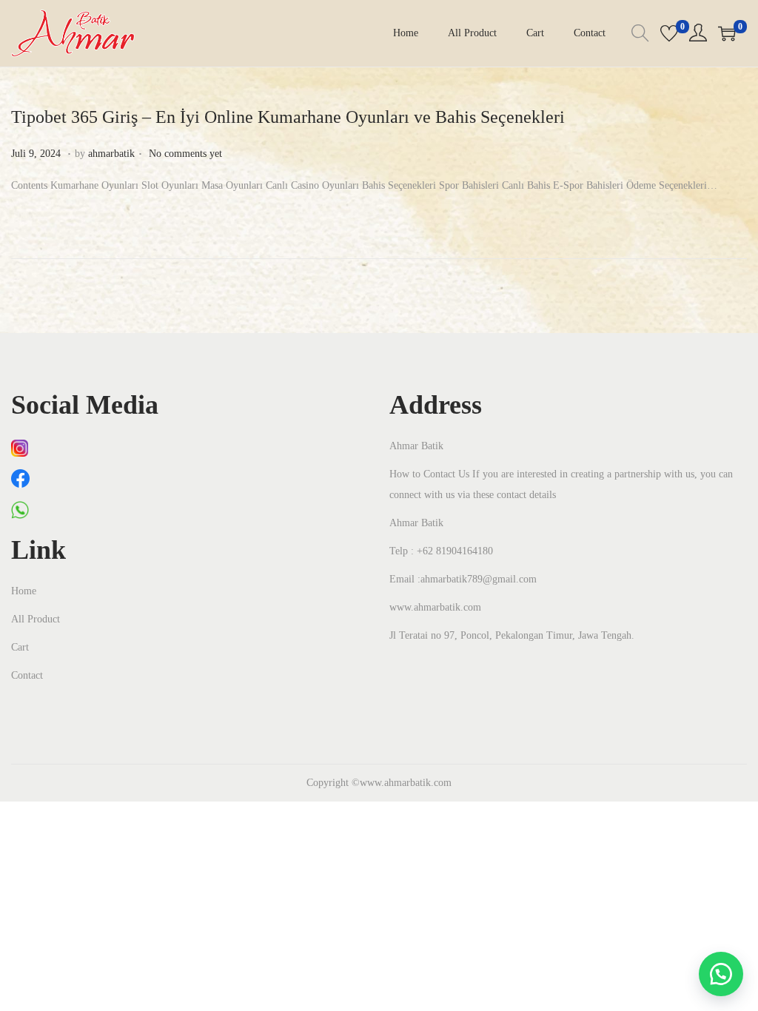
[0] (669, 33)
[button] (721, 974)
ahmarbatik (111, 153)
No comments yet (185, 153)
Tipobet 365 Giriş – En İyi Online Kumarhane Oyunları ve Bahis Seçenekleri (288, 117)
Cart (20, 647)
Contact (27, 675)
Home (23, 591)
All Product (35, 619)
